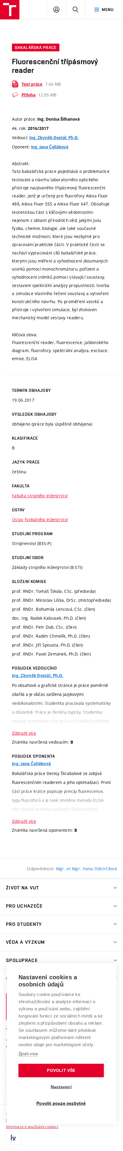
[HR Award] (13, 1137)
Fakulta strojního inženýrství (39, 495)
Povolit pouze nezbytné (61, 1103)
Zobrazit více (24, 733)
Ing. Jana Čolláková (49, 147)
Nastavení (61, 1087)
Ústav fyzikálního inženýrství (40, 519)
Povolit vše (61, 1070)
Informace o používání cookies (32, 1126)
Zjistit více (28, 1054)
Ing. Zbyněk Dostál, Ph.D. (54, 137)
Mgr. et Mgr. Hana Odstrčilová (86, 868)
